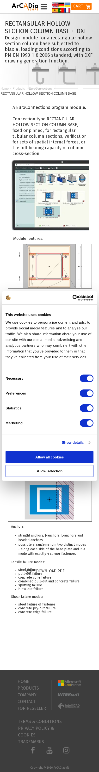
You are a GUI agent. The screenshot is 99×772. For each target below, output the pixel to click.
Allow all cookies (49, 457)
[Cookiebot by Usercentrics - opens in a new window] (72, 298)
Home (4, 88)
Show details (73, 442)
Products (18, 88)
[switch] (86, 393)
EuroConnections (41, 88)
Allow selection (49, 471)
